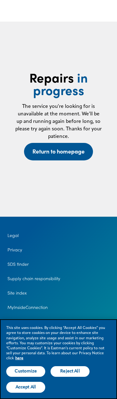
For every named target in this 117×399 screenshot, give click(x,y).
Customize (26, 371)
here (19, 358)
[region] (58, 359)
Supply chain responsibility (33, 278)
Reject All (70, 371)
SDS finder (18, 264)
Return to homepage (58, 151)
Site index (17, 293)
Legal (13, 235)
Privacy (14, 250)
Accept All (26, 387)
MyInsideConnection (27, 307)
